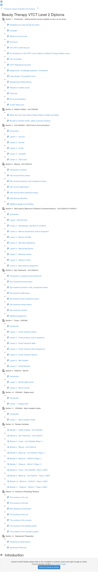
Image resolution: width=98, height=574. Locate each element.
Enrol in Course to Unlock (49, 567)
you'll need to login (59, 564)
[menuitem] (1, 5)
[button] (1, 2)
